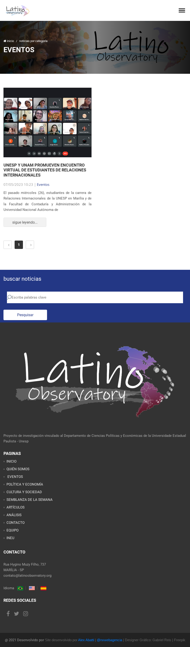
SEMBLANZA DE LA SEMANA (29, 500)
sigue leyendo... (25, 222)
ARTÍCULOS (15, 507)
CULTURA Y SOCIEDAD (24, 492)
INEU (10, 538)
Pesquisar (25, 315)
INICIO (11, 461)
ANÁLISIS (14, 515)
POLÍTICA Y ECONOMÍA (24, 484)
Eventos (43, 184)
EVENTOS (14, 477)
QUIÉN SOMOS (17, 469)
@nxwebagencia (109, 640)
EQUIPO (12, 530)
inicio (10, 41)
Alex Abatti (86, 640)
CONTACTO (15, 523)
